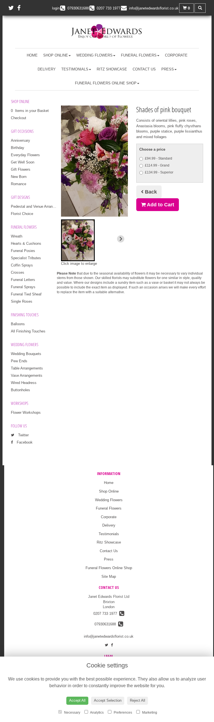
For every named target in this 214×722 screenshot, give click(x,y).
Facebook (24, 442)
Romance (18, 184)
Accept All (77, 700)
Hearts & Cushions (26, 243)
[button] (78, 240)
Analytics (96, 712)
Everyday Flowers (25, 155)
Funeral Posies (23, 251)
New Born (18, 177)
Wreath (16, 236)
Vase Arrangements (26, 375)
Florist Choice (22, 214)
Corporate (176, 55)
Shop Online (55, 55)
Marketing (149, 712)
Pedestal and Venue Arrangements (39, 206)
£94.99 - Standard (158, 158)
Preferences (122, 712)
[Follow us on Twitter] (12, 8)
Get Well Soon (22, 162)
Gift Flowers (20, 169)
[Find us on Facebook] (20, 8)
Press (167, 69)
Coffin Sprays (22, 265)
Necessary (71, 712)
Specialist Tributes (26, 258)
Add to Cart (160, 204)
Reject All (137, 700)
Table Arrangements (27, 368)
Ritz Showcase (112, 69)
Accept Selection (107, 700)
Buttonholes (20, 390)
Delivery (47, 69)
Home (32, 55)
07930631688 (106, 624)
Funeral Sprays (23, 287)
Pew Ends (19, 361)
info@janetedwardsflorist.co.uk (108, 636)
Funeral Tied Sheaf (26, 294)
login (56, 8)
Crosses (17, 272)
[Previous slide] (68, 239)
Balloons (18, 324)
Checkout (18, 118)
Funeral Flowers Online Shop (106, 83)
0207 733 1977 (106, 613)
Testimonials (74, 69)
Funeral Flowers (139, 55)
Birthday (17, 148)
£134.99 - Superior (159, 172)
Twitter (23, 435)
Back (150, 192)
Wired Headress (24, 383)
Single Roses (21, 301)
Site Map (108, 576)
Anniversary (20, 140)
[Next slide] (120, 239)
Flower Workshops (26, 412)
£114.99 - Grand (157, 165)
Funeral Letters (23, 280)
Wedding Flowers (94, 55)
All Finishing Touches (28, 331)
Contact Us (144, 69)
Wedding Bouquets (26, 354)
